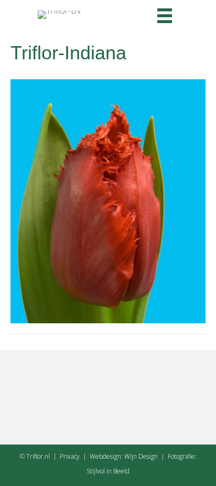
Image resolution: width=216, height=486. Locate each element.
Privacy (70, 456)
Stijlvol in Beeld (108, 471)
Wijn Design (141, 456)
